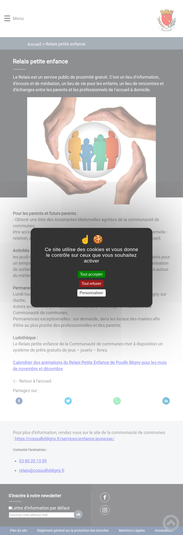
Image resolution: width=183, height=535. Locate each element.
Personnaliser (91, 293)
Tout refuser (91, 284)
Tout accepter (91, 274)
